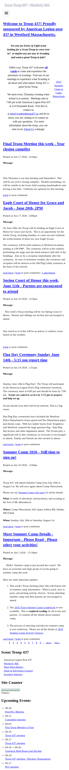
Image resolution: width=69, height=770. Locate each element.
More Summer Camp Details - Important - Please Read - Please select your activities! (30, 539)
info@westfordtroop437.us (24, 113)
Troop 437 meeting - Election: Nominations (28, 759)
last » (57, 642)
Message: (8, 163)
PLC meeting (12, 767)
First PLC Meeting (14, 711)
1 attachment (48, 272)
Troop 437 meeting (15, 735)
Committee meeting (15, 719)
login (5, 195)
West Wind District (13, 667)
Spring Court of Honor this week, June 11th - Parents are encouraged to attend (32, 285)
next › (49, 642)
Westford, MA (11, 663)
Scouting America (13, 674)
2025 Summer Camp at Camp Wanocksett (59, 89)
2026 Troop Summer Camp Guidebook (34, 607)
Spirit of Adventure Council (18, 670)
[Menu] (6, 13)
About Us (29, 129)
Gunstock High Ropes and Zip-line (23, 751)
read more (8, 272)
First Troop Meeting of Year (19, 727)
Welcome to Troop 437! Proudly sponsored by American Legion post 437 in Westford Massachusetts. (33, 29)
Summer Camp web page (31, 492)
